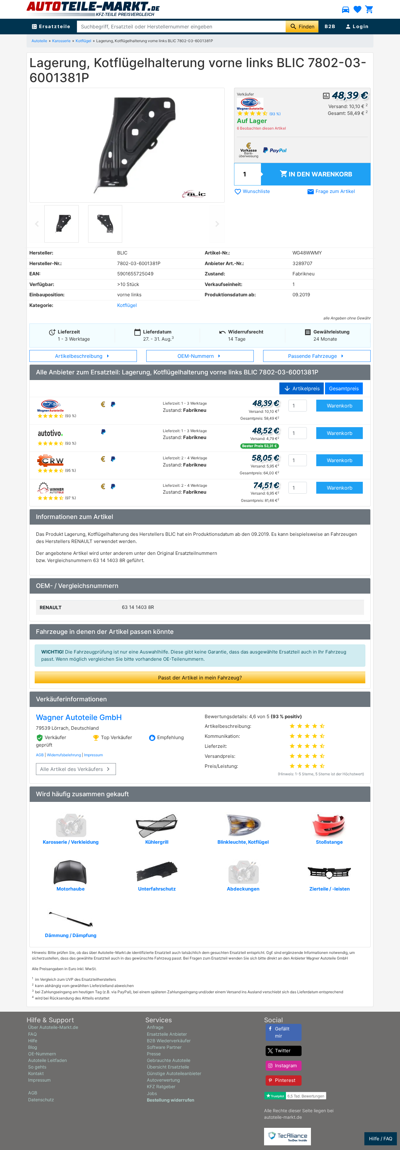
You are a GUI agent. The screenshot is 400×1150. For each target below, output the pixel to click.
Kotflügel (83, 40)
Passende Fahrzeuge (317, 356)
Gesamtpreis (344, 388)
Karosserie (61, 40)
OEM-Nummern (200, 356)
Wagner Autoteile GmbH (79, 717)
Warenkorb (316, 174)
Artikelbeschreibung (83, 356)
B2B (330, 26)
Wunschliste (252, 191)
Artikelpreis (301, 388)
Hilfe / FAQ (380, 1139)
